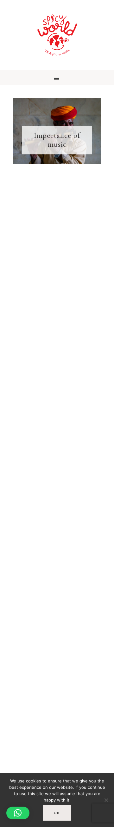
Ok (57, 813)
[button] (57, 77)
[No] (106, 800)
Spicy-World (57, 35)
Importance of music (57, 140)
